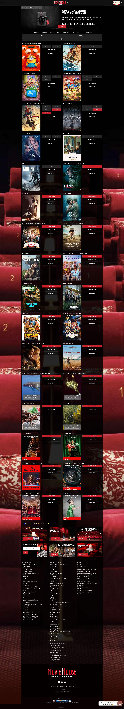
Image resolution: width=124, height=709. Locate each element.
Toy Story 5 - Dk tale (28, 569)
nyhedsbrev (54, 699)
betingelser (60, 699)
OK (25, 552)
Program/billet (35, 32)
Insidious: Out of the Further (30, 581)
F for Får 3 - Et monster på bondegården (60, 606)
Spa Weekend (53, 580)
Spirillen (25, 597)
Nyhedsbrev (89, 32)
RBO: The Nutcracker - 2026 (30, 614)
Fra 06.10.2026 (51, 376)
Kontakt (58, 32)
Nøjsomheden (53, 571)
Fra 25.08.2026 (51, 226)
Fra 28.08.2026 (51, 316)
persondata (66, 699)
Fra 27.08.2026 (92, 256)
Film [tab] (42, 35)
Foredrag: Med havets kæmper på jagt (32, 604)
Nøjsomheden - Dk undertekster (31, 592)
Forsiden (79, 564)
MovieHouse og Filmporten (84, 578)
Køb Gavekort (80, 568)
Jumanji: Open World (55, 654)
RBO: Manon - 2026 (28, 611)
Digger (51, 595)
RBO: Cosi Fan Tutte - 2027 (29, 618)
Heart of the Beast (54, 593)
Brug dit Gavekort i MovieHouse (85, 592)
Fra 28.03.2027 (51, 496)
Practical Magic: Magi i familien (30, 600)
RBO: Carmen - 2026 (28, 612)
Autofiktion (53, 576)
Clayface (52, 621)
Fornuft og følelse (54, 623)
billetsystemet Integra (65, 702)
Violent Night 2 (53, 640)
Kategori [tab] (81, 35)
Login (72, 32)
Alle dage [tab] (61, 39)
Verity (51, 600)
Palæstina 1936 (27, 602)
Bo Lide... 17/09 (92, 346)
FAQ (83, 32)
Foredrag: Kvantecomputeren (30, 606)
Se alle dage (51, 50)
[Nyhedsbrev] (65, 682)
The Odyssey (26, 575)
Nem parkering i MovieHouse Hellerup (86, 569)
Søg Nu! (54, 554)
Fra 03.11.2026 (51, 406)
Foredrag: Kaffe (27, 607)
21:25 (46, 113)
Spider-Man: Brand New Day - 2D (31, 573)
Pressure (52, 581)
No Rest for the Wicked (56, 575)
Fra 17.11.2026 (92, 406)
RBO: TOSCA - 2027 (28, 619)
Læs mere (51, 53)
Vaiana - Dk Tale (27, 568)
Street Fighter (53, 616)
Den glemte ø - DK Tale (56, 604)
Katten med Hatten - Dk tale (57, 642)
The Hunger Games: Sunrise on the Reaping (61, 631)
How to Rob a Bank (55, 628)
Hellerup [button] (61, 2)
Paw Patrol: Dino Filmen (29, 571)
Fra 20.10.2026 (92, 376)
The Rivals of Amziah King (56, 583)
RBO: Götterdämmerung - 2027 (30, 616)
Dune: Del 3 (53, 649)
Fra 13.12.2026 (51, 466)
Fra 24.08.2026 (92, 196)
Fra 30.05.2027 (92, 496)
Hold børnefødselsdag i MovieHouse (86, 573)
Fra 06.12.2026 (92, 436)
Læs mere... (28, 538)
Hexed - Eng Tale (54, 638)
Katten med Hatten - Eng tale (57, 643)
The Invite (25, 578)
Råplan (52, 611)
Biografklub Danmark (82, 580)
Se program (82, 554)
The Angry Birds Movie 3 (56, 652)
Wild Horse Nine (54, 636)
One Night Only (26, 593)
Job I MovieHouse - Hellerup (84, 590)
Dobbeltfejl (53, 590)
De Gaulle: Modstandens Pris (30, 587)
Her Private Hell (54, 618)
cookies (71, 699)
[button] (27, 27)
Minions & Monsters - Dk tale (30, 564)
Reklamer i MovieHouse (83, 576)
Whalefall (52, 614)
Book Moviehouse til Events (84, 571)
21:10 (92, 166)
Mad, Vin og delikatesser (83, 581)
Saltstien (25, 583)
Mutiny (24, 580)
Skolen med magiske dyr (29, 599)
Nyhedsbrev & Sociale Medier (84, 587)
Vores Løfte (26, 585)
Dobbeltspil (25, 576)
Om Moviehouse (81, 566)
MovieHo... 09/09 (51, 346)
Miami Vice (53, 661)
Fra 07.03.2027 (92, 466)
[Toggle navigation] (122, 3)
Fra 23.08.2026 (51, 256)
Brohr (51, 592)
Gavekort (52, 32)
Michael (25, 590)
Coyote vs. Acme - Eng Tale (57, 585)
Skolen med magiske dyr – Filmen (31, 588)
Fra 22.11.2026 (51, 436)
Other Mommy (53, 607)
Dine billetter (66, 32)
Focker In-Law (53, 635)
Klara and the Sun (54, 624)
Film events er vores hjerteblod (85, 575)
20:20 (56, 109)
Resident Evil (53, 587)
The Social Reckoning (55, 612)
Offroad (52, 597)
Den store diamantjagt (55, 609)
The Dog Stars (26, 595)
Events (78, 32)
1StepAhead (76, 702)
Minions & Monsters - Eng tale (30, 566)
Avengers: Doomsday (55, 650)
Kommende (44, 32)
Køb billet (62, 26)
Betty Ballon (53, 599)
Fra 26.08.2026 (51, 196)
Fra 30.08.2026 (92, 316)
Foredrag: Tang (26, 609)
